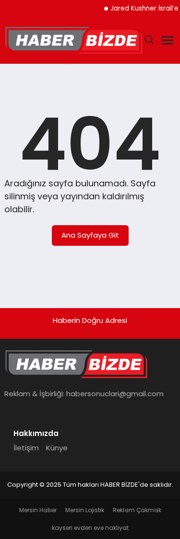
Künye (57, 448)
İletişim (26, 448)
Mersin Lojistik (84, 510)
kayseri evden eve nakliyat (90, 528)
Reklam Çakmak (137, 510)
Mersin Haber (38, 510)
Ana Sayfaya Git (90, 235)
